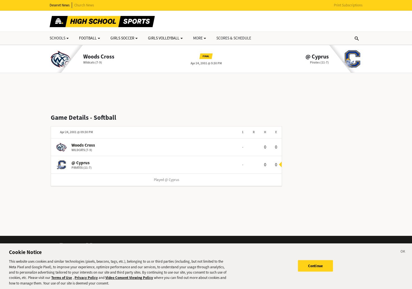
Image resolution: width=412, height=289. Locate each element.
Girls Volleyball (163, 38)
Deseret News (60, 5)
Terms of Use (61, 278)
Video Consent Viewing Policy (129, 278)
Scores (233, 38)
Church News (84, 5)
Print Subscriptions (348, 5)
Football (88, 38)
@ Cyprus (317, 56)
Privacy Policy (86, 278)
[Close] (403, 252)
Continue (315, 265)
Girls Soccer (122, 38)
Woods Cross (98, 56)
